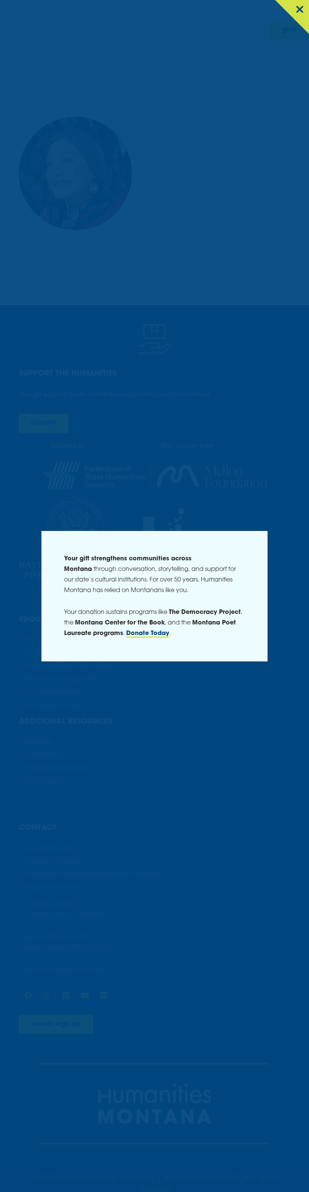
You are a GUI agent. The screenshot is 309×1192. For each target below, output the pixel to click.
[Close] (292, 17)
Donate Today (147, 634)
